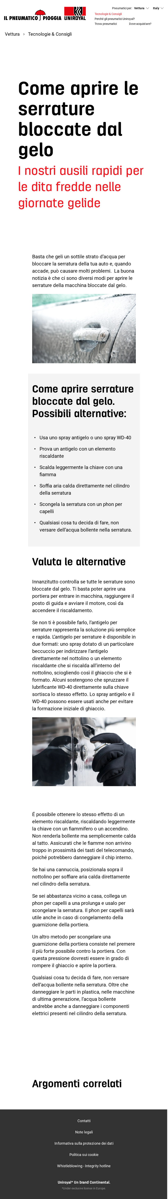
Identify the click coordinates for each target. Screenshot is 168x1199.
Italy (156, 8)
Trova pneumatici (106, 23)
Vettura (139, 8)
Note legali (84, 1132)
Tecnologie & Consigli (108, 14)
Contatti (84, 1121)
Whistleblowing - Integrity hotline (84, 1166)
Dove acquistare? (140, 23)
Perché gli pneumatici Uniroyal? (115, 18)
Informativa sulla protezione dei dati (83, 1143)
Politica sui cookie (84, 1154)
